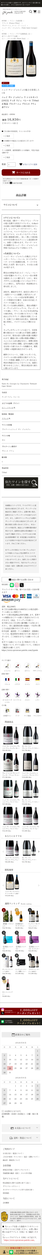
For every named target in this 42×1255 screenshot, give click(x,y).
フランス (5, 418)
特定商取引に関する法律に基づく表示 (16, 1183)
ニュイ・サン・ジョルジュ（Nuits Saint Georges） (20, 28)
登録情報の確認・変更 (10, 1173)
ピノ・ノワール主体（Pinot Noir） (14, 38)
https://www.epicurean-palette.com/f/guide (20, 650)
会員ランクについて (21, 1170)
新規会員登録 (7, 1170)
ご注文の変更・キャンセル (12, 1157)
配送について (17, 1153)
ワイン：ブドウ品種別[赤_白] (20, 34)
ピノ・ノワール (7, 408)
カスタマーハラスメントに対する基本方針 (17, 1189)
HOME (4, 21)
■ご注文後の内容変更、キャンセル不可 (16, 131)
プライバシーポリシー (10, 1186)
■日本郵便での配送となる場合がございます (18, 141)
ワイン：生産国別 (16, 21)
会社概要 (6, 1203)
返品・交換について (31, 1157)
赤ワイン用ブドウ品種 (9, 36)
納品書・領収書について (11, 1160)
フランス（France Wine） (11, 23)
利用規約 (6, 1193)
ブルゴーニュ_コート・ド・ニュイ (14, 25)
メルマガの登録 (26, 1173)
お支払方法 (7, 1153)
